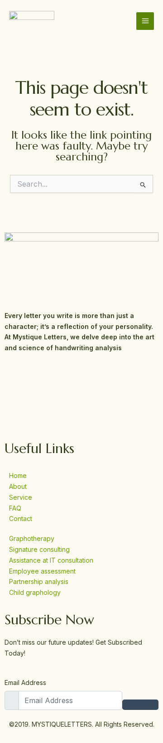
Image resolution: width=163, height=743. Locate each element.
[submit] (140, 705)
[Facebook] (81, 377)
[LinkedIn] (81, 416)
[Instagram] (81, 397)
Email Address (25, 682)
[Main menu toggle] (145, 21)
